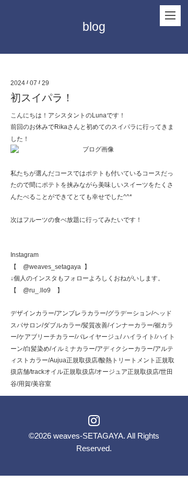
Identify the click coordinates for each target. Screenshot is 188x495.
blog (94, 26)
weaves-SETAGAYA (88, 435)
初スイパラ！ (41, 97)
